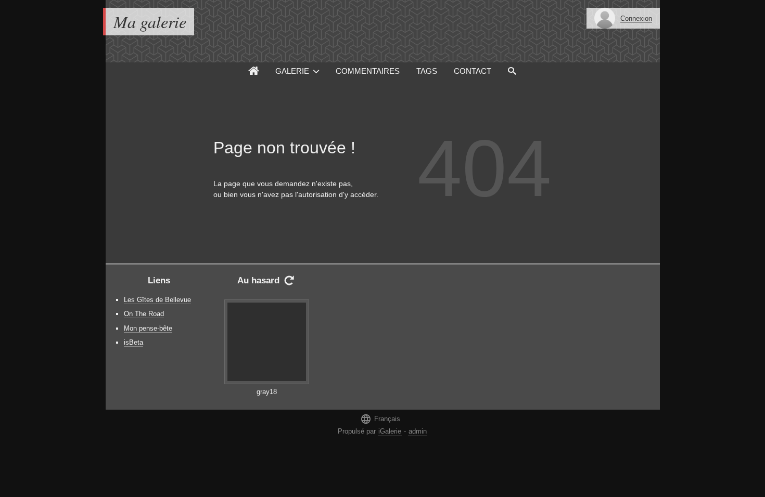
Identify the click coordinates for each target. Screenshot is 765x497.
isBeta (133, 342)
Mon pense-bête (148, 328)
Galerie (292, 71)
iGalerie (389, 431)
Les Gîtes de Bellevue (157, 300)
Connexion (636, 18)
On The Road (144, 314)
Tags (426, 71)
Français (380, 418)
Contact (472, 71)
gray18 (267, 392)
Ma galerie (149, 21)
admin (418, 431)
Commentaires (368, 71)
